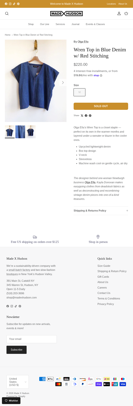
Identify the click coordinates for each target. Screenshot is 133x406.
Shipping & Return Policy (112, 271)
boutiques (12, 274)
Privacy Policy (105, 304)
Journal (75, 24)
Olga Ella (83, 41)
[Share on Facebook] (86, 115)
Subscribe (16, 349)
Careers (102, 287)
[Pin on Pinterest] (90, 115)
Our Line (44, 24)
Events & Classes (95, 24)
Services (60, 24)
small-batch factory (19, 270)
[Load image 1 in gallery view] (35, 81)
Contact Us (103, 293)
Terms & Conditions (108, 298)
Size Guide (103, 265)
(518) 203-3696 (15, 293)
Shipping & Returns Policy (90, 210)
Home (7, 35)
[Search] (7, 13)
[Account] (118, 13)
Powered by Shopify (15, 396)
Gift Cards (103, 276)
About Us (122, 4)
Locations (111, 4)
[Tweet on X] (82, 115)
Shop (31, 24)
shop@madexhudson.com (21, 297)
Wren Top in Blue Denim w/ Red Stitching (33, 35)
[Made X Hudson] (66, 13)
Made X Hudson (21, 393)
